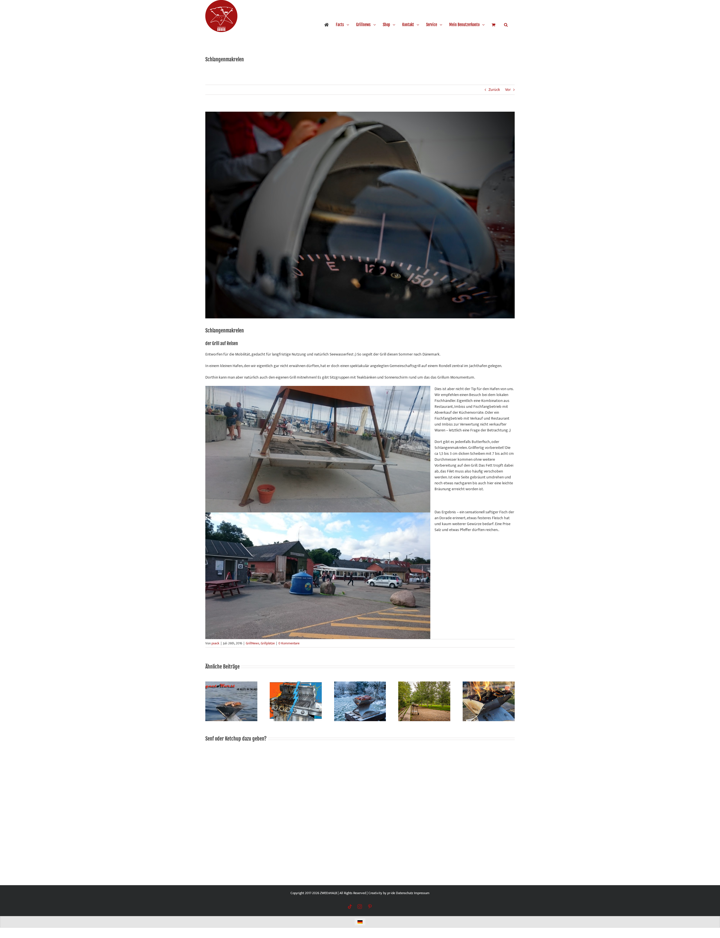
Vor (508, 89)
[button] (506, 25)
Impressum (421, 893)
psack (215, 643)
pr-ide (391, 893)
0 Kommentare (289, 643)
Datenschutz (404, 893)
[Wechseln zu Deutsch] (360, 921)
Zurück (494, 89)
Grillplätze (268, 643)
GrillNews (252, 643)
